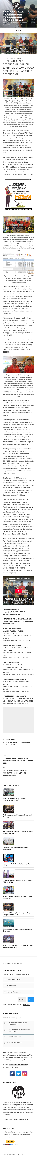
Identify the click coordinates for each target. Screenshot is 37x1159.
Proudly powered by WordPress (13, 1154)
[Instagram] (25, 1073)
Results (21, 1000)
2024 (7, 742)
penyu (18, 58)
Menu (19, 30)
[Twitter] (18, 1073)
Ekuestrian (10, 739)
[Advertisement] (18, 720)
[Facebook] (12, 1073)
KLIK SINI (26, 1005)
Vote (30, 1000)
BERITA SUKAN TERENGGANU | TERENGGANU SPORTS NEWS (13, 16)
